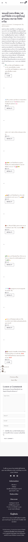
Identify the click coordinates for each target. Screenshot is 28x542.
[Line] (17, 476)
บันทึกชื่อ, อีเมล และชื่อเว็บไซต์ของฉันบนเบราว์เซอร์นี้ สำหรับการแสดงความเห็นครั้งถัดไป (14, 433)
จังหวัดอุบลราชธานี (14, 503)
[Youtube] (10, 476)
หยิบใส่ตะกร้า (9, 108)
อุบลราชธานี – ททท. (14, 490)
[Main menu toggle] (2, 2)
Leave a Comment (7, 24)
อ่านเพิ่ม (8, 75)
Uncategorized (17, 24)
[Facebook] (14, 476)
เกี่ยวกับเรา (14, 484)
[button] (6, 3)
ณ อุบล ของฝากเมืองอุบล (14, 509)
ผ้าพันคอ (14, 486)
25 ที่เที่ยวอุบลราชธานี (14, 505)
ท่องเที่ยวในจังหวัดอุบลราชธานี (14, 488)
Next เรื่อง (14, 380)
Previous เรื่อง (14, 377)
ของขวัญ (22, 531)
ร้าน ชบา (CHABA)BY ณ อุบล (14, 507)
